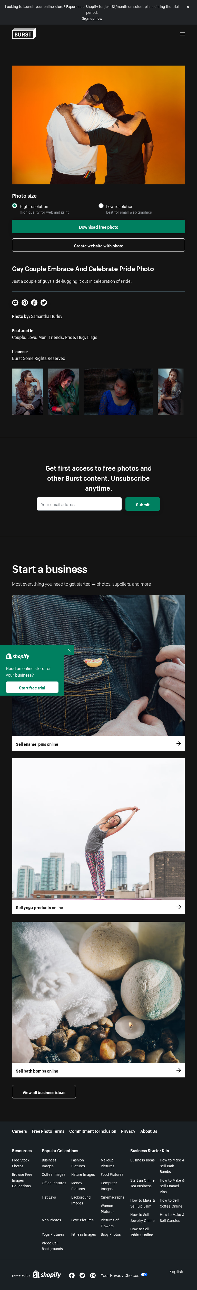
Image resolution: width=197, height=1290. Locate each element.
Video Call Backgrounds (52, 1245)
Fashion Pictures (78, 1162)
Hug (81, 336)
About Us (148, 1130)
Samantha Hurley (46, 315)
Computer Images (109, 1185)
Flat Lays (49, 1197)
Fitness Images (83, 1234)
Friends (56, 336)
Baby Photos (111, 1234)
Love (31, 336)
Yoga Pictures (53, 1234)
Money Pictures (78, 1185)
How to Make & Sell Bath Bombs (172, 1165)
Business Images (49, 1162)
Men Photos (51, 1219)
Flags (92, 336)
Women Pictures (107, 1208)
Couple (18, 336)
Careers (19, 1130)
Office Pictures (54, 1182)
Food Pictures (112, 1174)
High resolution (34, 206)
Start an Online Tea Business (142, 1183)
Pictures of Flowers (110, 1222)
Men (42, 336)
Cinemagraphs (112, 1197)
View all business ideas (44, 1091)
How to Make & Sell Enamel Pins (172, 1185)
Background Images (81, 1199)
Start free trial (32, 687)
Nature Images (83, 1174)
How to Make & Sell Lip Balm (142, 1203)
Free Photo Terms (48, 1130)
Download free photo (98, 226)
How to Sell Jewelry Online (142, 1217)
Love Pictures (82, 1219)
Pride (70, 336)
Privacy (128, 1130)
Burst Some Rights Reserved (38, 357)
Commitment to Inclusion (92, 1130)
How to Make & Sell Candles (172, 1217)
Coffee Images (53, 1174)
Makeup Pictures (107, 1162)
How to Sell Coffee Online (171, 1203)
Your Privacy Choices (120, 1274)
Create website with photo (98, 245)
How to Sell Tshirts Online (141, 1231)
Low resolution (119, 206)
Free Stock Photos (20, 1162)
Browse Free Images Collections (22, 1180)
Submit (143, 504)
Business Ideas (142, 1159)
